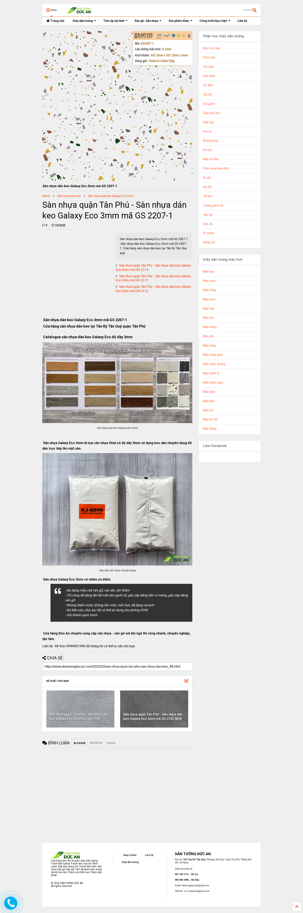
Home (46, 196)
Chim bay (209, 57)
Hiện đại (208, 122)
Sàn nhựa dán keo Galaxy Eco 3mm (111, 196)
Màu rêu (208, 317)
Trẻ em (208, 196)
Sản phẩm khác (179, 20)
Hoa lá (207, 131)
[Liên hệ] (11, 906)
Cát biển (208, 67)
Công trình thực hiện (213, 20)
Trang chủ (57, 20)
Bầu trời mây (211, 48)
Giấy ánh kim (211, 113)
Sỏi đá (207, 187)
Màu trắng (210, 327)
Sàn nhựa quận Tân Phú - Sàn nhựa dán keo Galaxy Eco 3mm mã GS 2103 (79, 716)
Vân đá (208, 224)
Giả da (207, 94)
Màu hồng (209, 290)
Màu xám (209, 392)
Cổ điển (208, 85)
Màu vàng (209, 345)
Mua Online (130, 855)
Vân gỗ (207, 215)
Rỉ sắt (207, 178)
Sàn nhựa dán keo (69, 196)
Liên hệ (242, 20)
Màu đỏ (208, 410)
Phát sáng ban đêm (216, 168)
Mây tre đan (211, 159)
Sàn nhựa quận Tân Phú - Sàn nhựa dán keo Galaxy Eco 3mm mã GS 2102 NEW (153, 716)
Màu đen (209, 401)
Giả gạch (209, 104)
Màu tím (208, 336)
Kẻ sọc (207, 150)
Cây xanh (209, 76)
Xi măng (208, 233)
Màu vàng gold (213, 355)
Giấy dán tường (83, 20)
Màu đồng (209, 428)
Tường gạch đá (213, 205)
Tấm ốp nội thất (113, 20)
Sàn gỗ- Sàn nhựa (146, 20)
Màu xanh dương (214, 364)
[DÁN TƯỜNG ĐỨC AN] (79, 11)
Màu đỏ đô (210, 419)
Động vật (209, 242)
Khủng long (210, 140)
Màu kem (209, 299)
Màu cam (209, 281)
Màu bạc (209, 271)
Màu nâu (209, 308)
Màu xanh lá (211, 373)
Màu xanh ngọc (213, 382)
